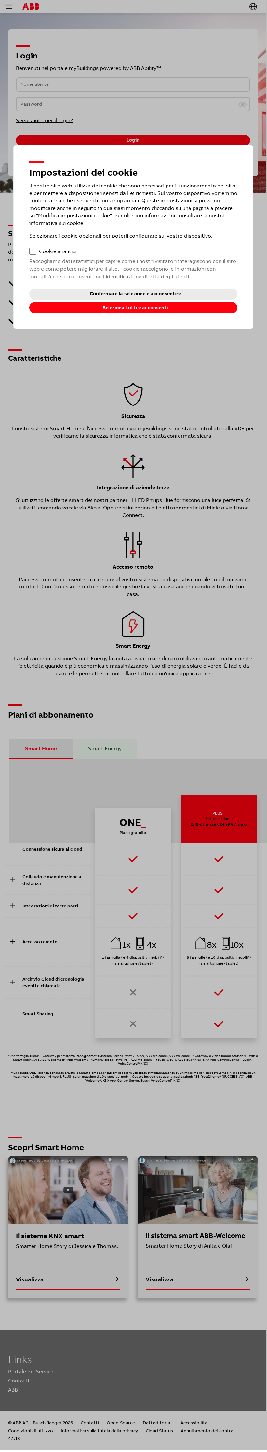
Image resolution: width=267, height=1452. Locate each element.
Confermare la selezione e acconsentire (135, 293)
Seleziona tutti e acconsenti (135, 307)
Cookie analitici (57, 251)
